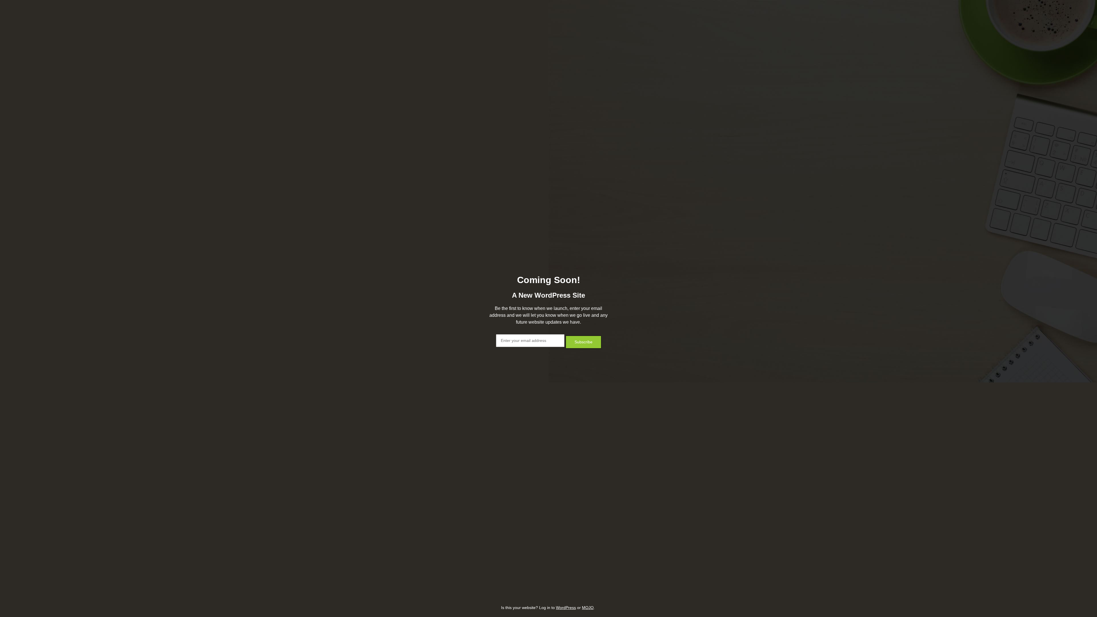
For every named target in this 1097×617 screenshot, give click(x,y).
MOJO (588, 607)
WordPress (566, 607)
